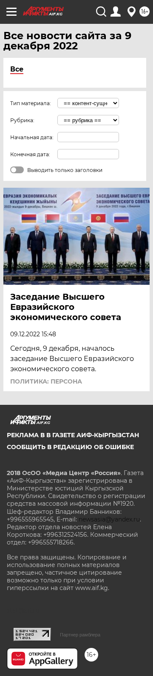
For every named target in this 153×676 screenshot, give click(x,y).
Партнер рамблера (80, 634)
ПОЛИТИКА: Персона (46, 381)
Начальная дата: (32, 137)
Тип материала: (30, 103)
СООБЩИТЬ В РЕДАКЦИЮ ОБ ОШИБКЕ (70, 447)
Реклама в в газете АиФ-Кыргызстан (73, 435)
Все (16, 69)
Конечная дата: (30, 154)
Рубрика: (22, 120)
